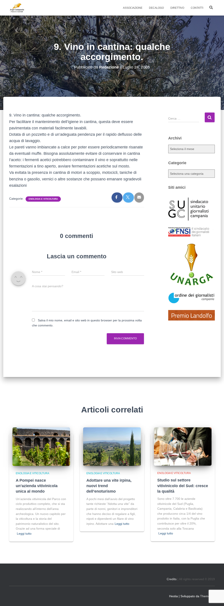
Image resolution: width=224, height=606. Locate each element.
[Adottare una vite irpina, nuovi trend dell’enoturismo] (112, 446)
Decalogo (156, 7)
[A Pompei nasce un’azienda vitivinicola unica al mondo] (41, 446)
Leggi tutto (24, 533)
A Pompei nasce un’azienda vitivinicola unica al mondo (37, 485)
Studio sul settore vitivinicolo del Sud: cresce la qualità (182, 485)
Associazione (132, 7)
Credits (172, 579)
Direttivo (177, 7)
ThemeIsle (207, 596)
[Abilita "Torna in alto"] (215, 597)
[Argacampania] (17, 7)
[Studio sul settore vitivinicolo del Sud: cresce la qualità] (183, 446)
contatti (197, 7)
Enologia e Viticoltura (43, 199)
